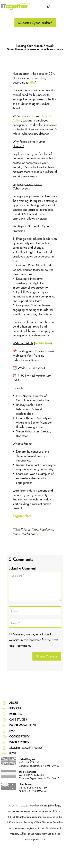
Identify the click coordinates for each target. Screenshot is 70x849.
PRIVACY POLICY (19, 742)
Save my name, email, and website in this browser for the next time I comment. (33, 640)
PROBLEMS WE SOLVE (22, 725)
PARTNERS (15, 714)
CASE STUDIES (18, 719)
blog (12, 753)
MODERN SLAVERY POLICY (25, 748)
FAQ (12, 731)
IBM (32, 82)
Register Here (22, 515)
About (13, 702)
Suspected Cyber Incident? (35, 22)
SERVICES (15, 708)
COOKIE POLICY (19, 736)
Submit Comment (47, 656)
